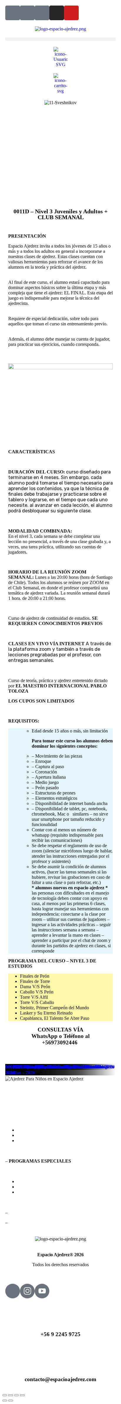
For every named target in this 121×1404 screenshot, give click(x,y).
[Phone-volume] (12, 13)
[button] (60, 39)
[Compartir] (16, 1395)
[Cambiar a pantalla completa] (10, 1395)
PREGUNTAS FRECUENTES (47, 1135)
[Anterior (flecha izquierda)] (4, 1400)
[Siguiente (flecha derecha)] (10, 1400)
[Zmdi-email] (27, 13)
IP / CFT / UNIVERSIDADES (46, 1186)
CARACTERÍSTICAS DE (62, 1129)
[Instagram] (56, 13)
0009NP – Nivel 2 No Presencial (36, 1066)
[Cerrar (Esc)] (22, 1395)
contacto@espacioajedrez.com (60, 1379)
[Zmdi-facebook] (42, 13)
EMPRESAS (29, 1192)
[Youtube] (71, 13)
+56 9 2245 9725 (60, 1334)
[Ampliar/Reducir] (4, 1395)
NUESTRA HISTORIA (40, 1140)
